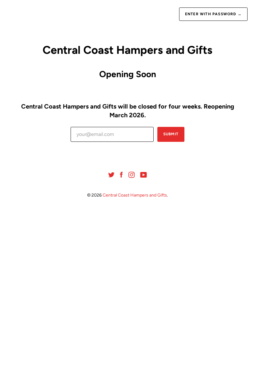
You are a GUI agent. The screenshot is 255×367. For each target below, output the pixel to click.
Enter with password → (213, 14)
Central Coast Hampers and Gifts (135, 195)
